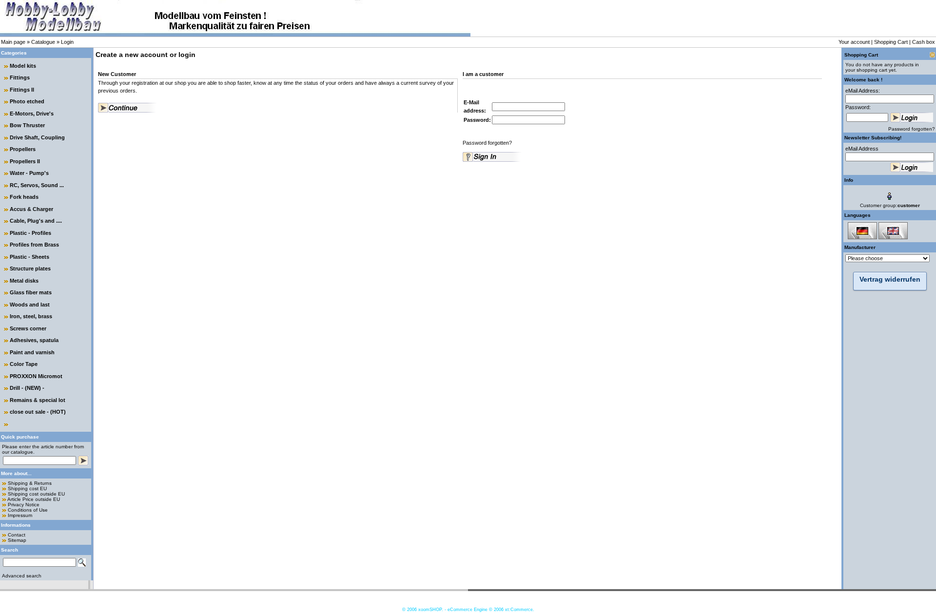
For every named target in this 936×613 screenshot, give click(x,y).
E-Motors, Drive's (32, 113)
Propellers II (25, 161)
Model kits (23, 66)
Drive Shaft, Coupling (37, 137)
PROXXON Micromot (36, 376)
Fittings (20, 77)
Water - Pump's (29, 173)
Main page (13, 42)
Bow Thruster (27, 125)
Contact (16, 534)
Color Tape (24, 364)
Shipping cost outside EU (36, 494)
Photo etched (27, 101)
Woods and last (30, 304)
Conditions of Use (28, 510)
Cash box (923, 42)
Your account (854, 42)
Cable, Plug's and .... (36, 221)
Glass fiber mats (31, 292)
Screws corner (28, 328)
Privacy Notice (23, 504)
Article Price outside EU (33, 499)
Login (67, 42)
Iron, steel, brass (31, 316)
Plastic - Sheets (29, 257)
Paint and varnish (32, 352)
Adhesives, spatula (34, 340)
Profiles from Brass (34, 245)
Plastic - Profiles (30, 233)
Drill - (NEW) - (27, 388)
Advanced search (21, 575)
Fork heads (24, 197)
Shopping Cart (891, 42)
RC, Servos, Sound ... (37, 185)
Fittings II (22, 90)
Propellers (23, 149)
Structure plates (30, 268)
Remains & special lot (37, 400)
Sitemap (17, 540)
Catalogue (43, 42)
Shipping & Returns (30, 483)
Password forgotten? (487, 143)
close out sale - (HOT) (38, 412)
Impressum (20, 515)
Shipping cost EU (27, 488)
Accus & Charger (31, 209)
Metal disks (24, 281)
